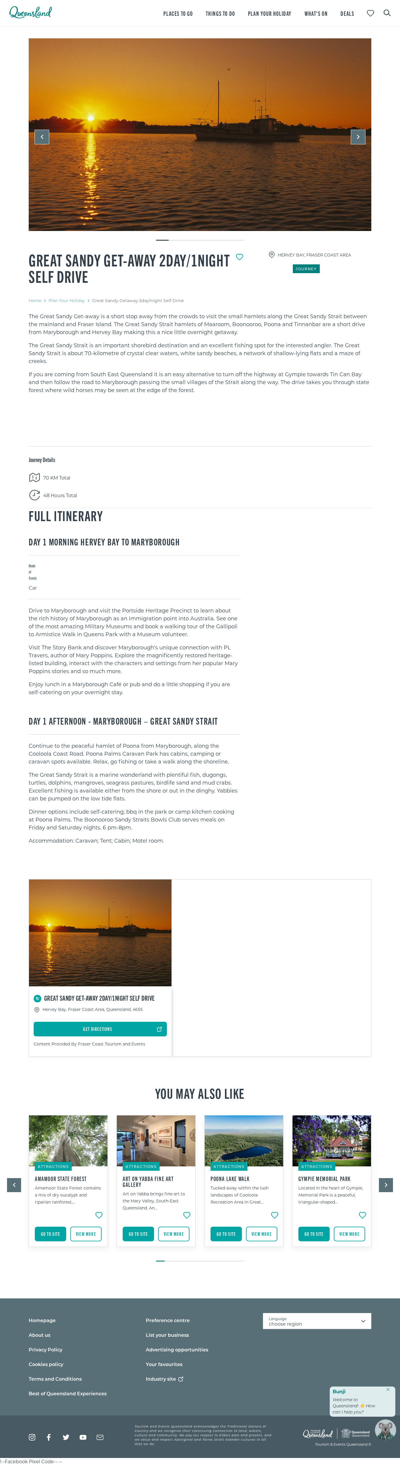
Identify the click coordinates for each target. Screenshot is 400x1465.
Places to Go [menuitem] (178, 13)
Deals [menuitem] (347, 13)
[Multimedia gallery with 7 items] (200, 139)
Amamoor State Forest (61, 1179)
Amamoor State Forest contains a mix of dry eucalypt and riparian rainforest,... (68, 1195)
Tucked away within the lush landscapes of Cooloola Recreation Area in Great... (240, 1195)
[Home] (30, 16)
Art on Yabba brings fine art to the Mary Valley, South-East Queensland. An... (154, 1201)
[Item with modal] (200, 135)
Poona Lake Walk (230, 1179)
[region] (200, 353)
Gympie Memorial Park (324, 1179)
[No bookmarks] (370, 13)
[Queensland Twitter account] (66, 1437)
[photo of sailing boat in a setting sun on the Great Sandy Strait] (200, 134)
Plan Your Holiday (67, 300)
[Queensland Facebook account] (49, 1437)
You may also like (200, 1093)
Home (35, 300)
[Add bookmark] (239, 257)
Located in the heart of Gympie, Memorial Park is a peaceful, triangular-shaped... (330, 1195)
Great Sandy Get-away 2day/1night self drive (129, 267)
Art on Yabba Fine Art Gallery (148, 1181)
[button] (42, 137)
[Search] (387, 12)
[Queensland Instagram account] (32, 1437)
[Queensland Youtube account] (83, 1437)
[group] (68, 1185)
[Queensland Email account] (100, 1437)
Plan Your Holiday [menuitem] (270, 13)
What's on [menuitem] (316, 13)
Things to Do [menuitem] (220, 13)
